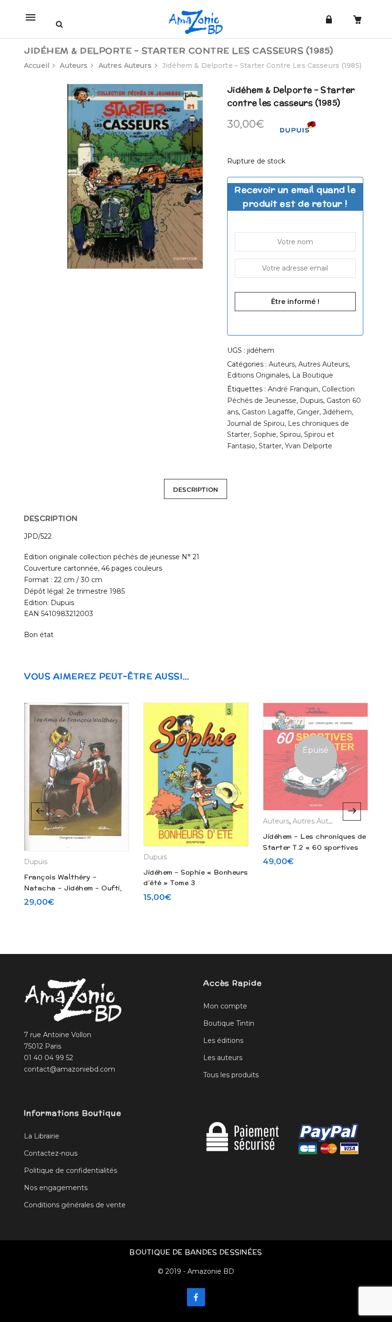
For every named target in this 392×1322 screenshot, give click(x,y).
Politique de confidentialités (70, 1170)
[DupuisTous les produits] (297, 129)
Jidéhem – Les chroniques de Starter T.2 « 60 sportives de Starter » (314, 847)
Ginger (308, 412)
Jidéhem (337, 412)
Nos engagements (55, 1187)
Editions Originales (258, 375)
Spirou (290, 434)
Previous (40, 811)
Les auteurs (222, 1057)
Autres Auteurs (125, 65)
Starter (270, 446)
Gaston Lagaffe (268, 412)
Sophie (264, 434)
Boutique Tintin (228, 1023)
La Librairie (41, 1136)
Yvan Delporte (308, 446)
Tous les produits (231, 1075)
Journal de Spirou (255, 423)
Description (195, 489)
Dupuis (311, 400)
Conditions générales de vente (75, 1205)
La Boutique (312, 375)
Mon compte (225, 1006)
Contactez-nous (50, 1153)
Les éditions (223, 1040)
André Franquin (293, 389)
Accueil (36, 65)
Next (352, 811)
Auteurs (73, 65)
